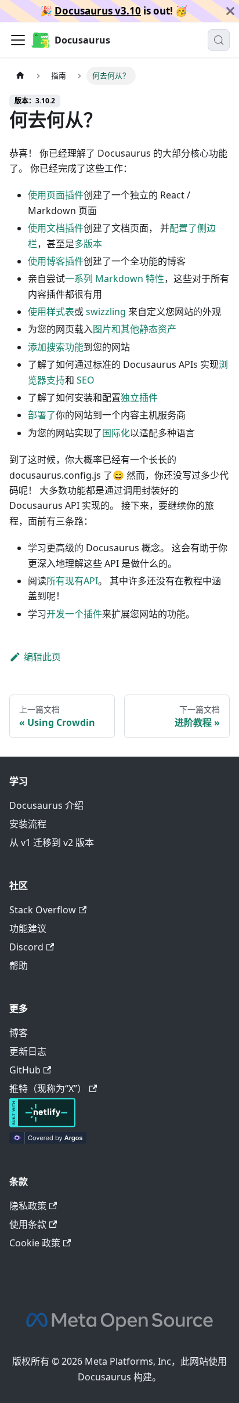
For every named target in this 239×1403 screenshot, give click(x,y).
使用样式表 (51, 311)
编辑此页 (42, 656)
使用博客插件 (56, 261)
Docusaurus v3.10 (98, 10)
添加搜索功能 (56, 347)
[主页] (20, 76)
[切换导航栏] (18, 40)
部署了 (42, 414)
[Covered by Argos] (47, 1140)
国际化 (116, 432)
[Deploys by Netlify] (42, 1124)
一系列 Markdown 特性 (114, 278)
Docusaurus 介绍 (46, 805)
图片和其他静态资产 (134, 329)
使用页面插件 (56, 195)
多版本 (88, 243)
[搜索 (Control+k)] (219, 40)
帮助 (18, 965)
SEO (86, 380)
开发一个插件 (74, 614)
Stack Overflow (42, 909)
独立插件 (139, 397)
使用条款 (27, 1224)
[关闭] (230, 11)
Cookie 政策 (34, 1242)
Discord (26, 947)
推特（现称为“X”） (47, 1088)
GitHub (25, 1070)
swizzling (106, 311)
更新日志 (27, 1051)
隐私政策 (27, 1205)
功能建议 (27, 928)
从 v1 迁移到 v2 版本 (51, 842)
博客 (18, 1032)
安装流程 (27, 824)
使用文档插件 (56, 228)
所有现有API (72, 580)
